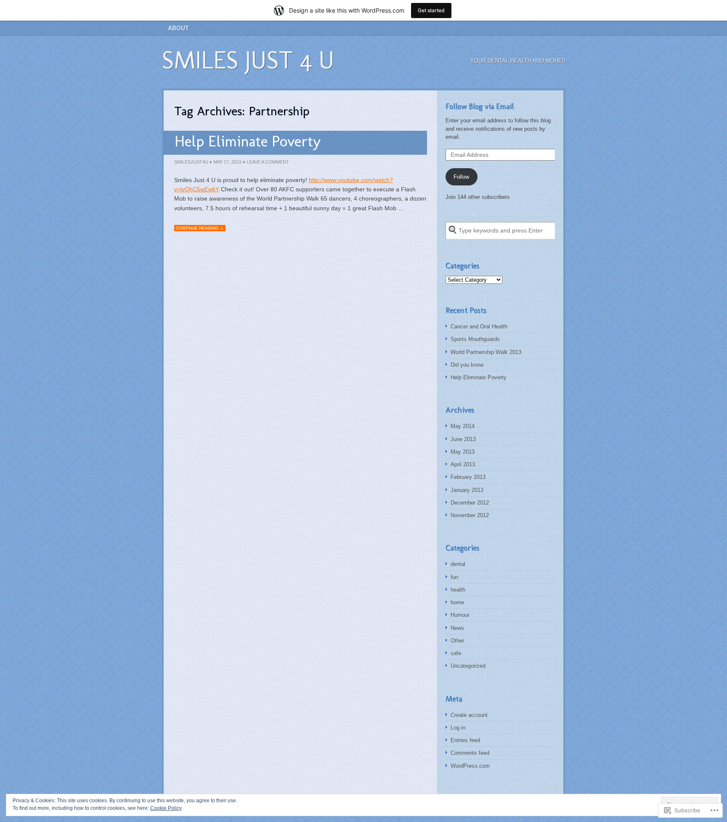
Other (457, 640)
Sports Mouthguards (475, 339)
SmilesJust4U (191, 161)
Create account (469, 715)
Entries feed (465, 740)
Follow (461, 177)
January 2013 (467, 490)
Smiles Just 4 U (248, 60)
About (178, 28)
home (457, 602)
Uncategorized (468, 666)
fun (454, 577)
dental (458, 564)
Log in (458, 727)
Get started (431, 10)
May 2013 (463, 452)
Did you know (467, 365)
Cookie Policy (166, 808)
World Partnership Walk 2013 (486, 352)
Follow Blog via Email (480, 106)
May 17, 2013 (227, 161)
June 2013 (463, 439)
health (458, 590)
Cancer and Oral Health (479, 326)
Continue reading (200, 228)
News (457, 628)
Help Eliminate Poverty (248, 141)
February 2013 (468, 477)
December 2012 (470, 503)
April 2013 (463, 464)
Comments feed (470, 753)
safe (456, 653)
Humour (460, 615)
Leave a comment (268, 161)
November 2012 (470, 515)
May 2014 (463, 426)
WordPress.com (470, 766)
